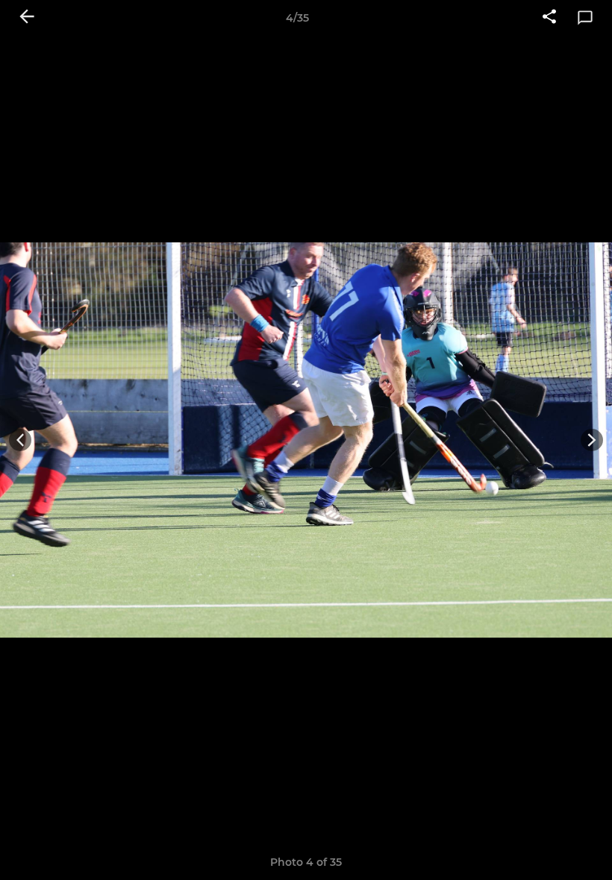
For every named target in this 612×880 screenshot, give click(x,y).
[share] (549, 17)
